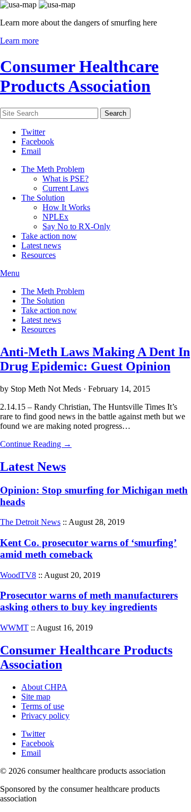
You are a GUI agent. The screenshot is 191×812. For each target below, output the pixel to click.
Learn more (19, 40)
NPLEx (55, 216)
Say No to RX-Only (76, 226)
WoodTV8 (18, 575)
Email (31, 151)
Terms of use (42, 706)
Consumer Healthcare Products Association (79, 76)
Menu (10, 273)
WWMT (14, 627)
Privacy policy (45, 715)
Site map (35, 696)
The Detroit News (30, 521)
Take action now (49, 235)
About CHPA (44, 687)
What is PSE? (65, 178)
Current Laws (65, 188)
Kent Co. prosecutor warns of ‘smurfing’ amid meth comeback (88, 548)
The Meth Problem (52, 169)
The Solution (43, 197)
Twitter (33, 131)
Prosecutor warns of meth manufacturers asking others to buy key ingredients (89, 601)
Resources (38, 255)
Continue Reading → (36, 443)
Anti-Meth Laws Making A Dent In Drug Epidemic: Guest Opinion (95, 359)
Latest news (41, 245)
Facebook (37, 141)
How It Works (66, 207)
